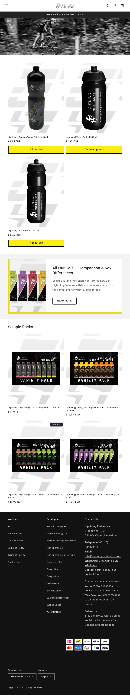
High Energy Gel (54, 548)
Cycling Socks (53, 605)
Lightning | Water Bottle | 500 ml (81, 137)
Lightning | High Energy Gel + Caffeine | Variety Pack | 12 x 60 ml (35, 495)
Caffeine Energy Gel (56, 533)
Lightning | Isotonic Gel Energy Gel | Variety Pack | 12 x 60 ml (92, 495)
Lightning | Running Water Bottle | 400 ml (28, 137)
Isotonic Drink (53, 590)
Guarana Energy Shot (57, 598)
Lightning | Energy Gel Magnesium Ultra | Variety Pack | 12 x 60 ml (92, 409)
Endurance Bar (54, 562)
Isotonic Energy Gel (56, 526)
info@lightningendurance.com (103, 556)
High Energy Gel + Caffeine (60, 555)
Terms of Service (17, 555)
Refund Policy (15, 533)
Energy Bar (52, 569)
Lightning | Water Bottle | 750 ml (23, 230)
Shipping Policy (16, 548)
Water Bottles (53, 612)
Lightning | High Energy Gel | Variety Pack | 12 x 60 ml (34, 407)
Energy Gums (53, 576)
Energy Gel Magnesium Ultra (61, 540)
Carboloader (53, 583)
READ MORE (64, 300)
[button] (6, 5)
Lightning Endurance (33, 688)
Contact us (14, 562)
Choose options (94, 149)
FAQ (10, 526)
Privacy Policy (15, 540)
